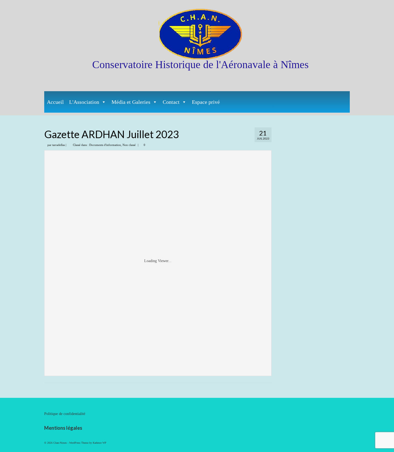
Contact (171, 102)
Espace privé (206, 102)
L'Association (84, 102)
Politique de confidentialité (64, 414)
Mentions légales (63, 428)
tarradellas (58, 144)
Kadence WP (99, 442)
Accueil (55, 102)
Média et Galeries (130, 102)
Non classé (129, 144)
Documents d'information (105, 144)
